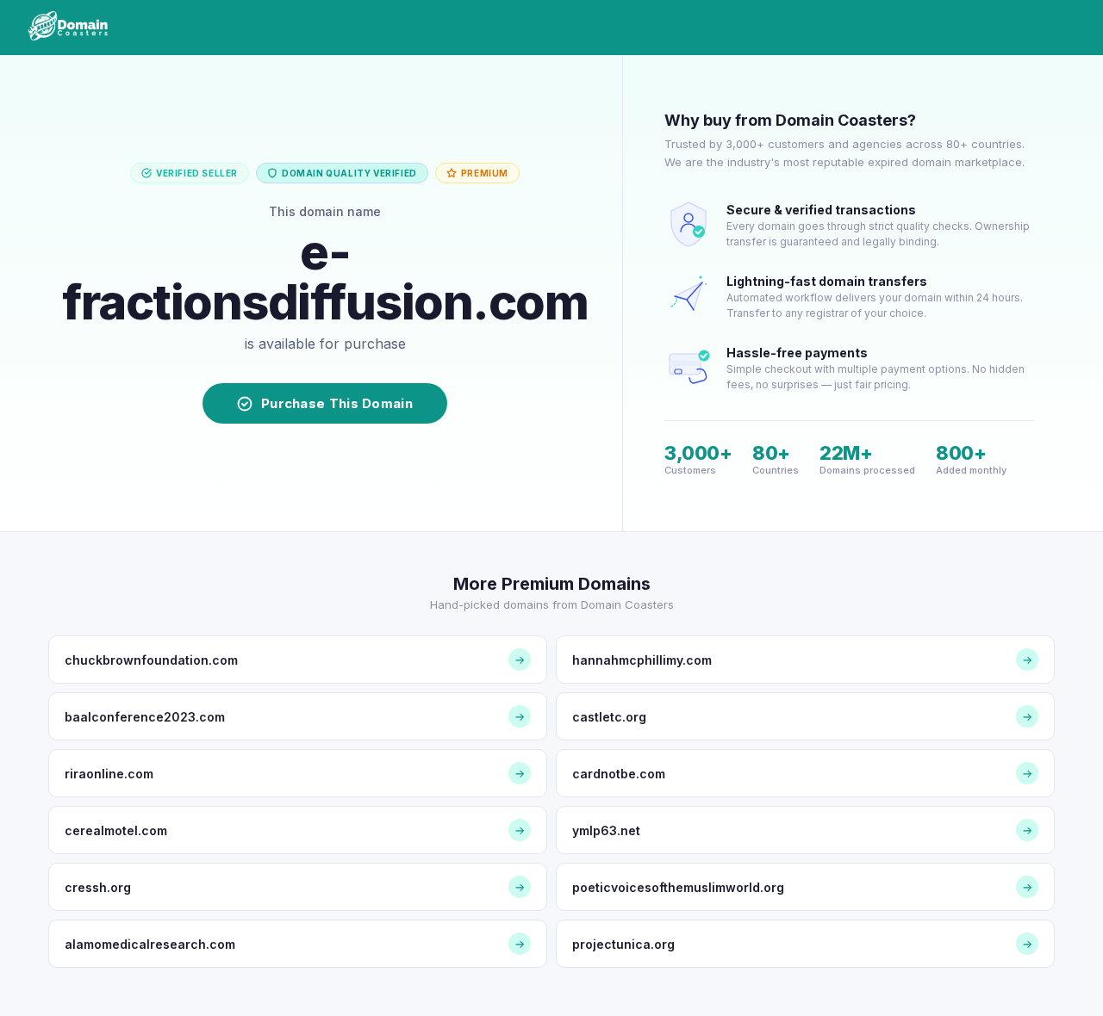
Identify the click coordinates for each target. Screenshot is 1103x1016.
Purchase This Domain (337, 403)
